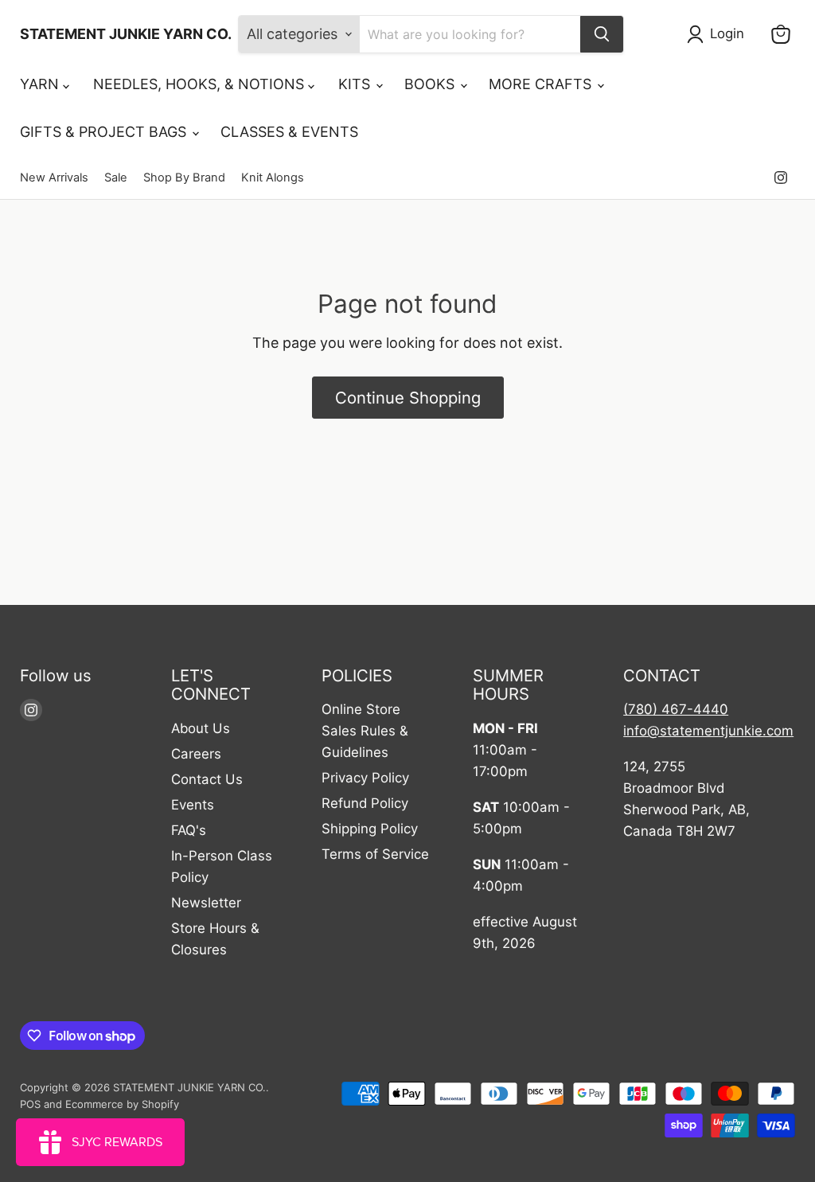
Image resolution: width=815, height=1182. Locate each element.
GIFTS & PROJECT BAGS (105, 131)
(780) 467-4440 (675, 709)
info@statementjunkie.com (708, 731)
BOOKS (431, 84)
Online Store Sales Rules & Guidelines (365, 730)
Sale (115, 178)
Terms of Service (375, 854)
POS (30, 1104)
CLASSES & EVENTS (289, 131)
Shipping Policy (370, 829)
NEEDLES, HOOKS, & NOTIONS (200, 84)
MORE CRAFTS (542, 84)
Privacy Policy (365, 778)
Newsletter (206, 903)
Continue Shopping (408, 398)
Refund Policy (365, 803)
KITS (356, 84)
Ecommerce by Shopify (122, 1104)
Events (192, 805)
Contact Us (207, 779)
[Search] (601, 34)
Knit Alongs (272, 178)
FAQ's (188, 830)
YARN (41, 84)
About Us (200, 728)
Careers (196, 754)
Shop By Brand (184, 178)
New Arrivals (54, 178)
